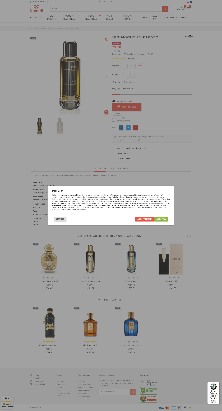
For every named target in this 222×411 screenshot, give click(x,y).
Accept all (161, 219)
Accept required (144, 219)
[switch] (213, 401)
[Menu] (217, 383)
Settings (60, 219)
